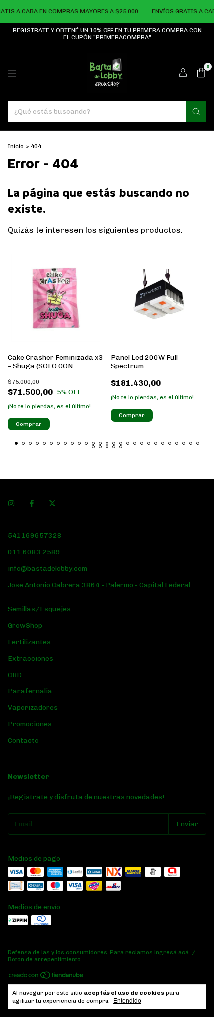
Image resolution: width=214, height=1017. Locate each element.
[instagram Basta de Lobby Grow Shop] (11, 503)
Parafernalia (30, 691)
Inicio (16, 146)
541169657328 (35, 535)
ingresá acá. (172, 952)
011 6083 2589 (34, 552)
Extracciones (30, 658)
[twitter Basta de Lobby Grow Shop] (52, 503)
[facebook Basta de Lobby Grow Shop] (31, 503)
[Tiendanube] (46, 977)
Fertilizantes (29, 642)
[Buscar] (196, 111)
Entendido (127, 1000)
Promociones (30, 724)
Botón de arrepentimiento (44, 959)
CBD (15, 675)
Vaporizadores (33, 707)
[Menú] (12, 73)
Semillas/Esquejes (39, 609)
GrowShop (25, 625)
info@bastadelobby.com (47, 568)
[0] (201, 73)
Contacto (23, 740)
